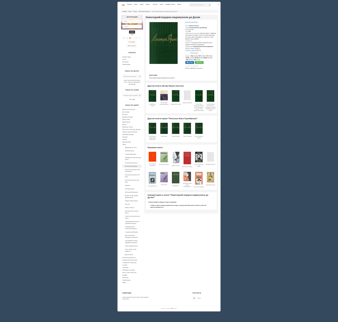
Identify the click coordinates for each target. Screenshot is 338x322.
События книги (194, 53)
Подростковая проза (131, 201)
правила (146, 297)
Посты (124, 59)
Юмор (124, 282)
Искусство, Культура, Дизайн (131, 129)
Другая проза (129, 254)
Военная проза (129, 151)
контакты (133, 297)
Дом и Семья (126, 119)
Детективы (125, 112)
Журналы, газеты (127, 127)
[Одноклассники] (130, 38)
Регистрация (132, 42)
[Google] (136, 38)
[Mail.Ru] (127, 38)
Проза (135, 11)
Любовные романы (128, 134)
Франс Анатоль (194, 25)
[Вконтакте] (123, 38)
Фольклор (125, 277)
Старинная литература (129, 262)
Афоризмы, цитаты (131, 147)
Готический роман (130, 154)
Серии (161, 4)
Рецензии (125, 62)
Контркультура (129, 189)
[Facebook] (139, 38)
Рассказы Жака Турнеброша (198, 27)
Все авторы (132, 84)
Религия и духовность (129, 257)
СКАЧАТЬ (190, 62)
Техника (124, 265)
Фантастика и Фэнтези (129, 272)
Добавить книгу (170, 4)
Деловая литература (171, 9)
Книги (136, 4)
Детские (125, 114)
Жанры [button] (148, 4)
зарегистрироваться (156, 207)
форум (129, 297)
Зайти (132, 32)
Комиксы (127, 185)
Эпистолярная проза (131, 246)
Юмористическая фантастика (174, 316)
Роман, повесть (130, 207)
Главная (129, 4)
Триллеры (125, 267)
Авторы (155, 4)
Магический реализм (131, 192)
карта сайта (140, 297)
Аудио (141, 4)
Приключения (126, 142)
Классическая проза (144, 11)
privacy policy (125, 299)
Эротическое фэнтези (172, 312)
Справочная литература (129, 260)
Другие (124, 124)
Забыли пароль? (132, 45)
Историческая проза (131, 163)
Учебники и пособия (128, 270)
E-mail (199, 298)
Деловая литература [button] (152, 9)
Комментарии (126, 57)
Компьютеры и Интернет (130, 132)
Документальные (127, 117)
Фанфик (124, 275)
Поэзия (124, 139)
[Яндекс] (133, 38)
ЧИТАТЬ (200, 62)
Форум (179, 4)
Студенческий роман (131, 232)
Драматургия (126, 122)
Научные (125, 137)
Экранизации (126, 64)
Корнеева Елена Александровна (203, 46)
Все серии (132, 99)
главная (124, 297)
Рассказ (127, 204)
